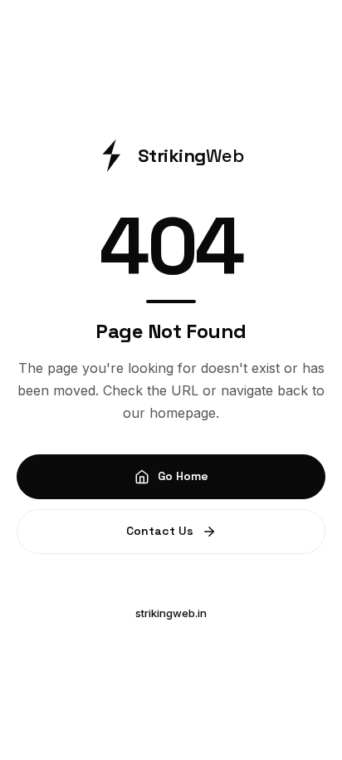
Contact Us (159, 530)
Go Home (183, 475)
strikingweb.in (171, 613)
